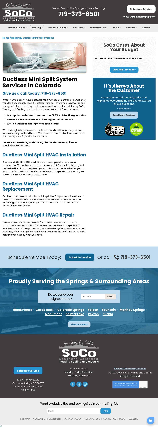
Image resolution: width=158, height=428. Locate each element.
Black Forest (22, 310)
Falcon (93, 310)
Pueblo (108, 314)
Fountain (109, 310)
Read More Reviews (124, 115)
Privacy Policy (123, 385)
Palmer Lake (75, 314)
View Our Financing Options (139, 16)
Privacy (141, 387)
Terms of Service (131, 385)
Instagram (85, 384)
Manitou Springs (132, 310)
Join (106, 411)
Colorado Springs (70, 310)
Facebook (72, 384)
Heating (16, 37)
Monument (53, 314)
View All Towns (79, 324)
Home (5, 37)
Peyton (93, 314)
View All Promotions (124, 69)
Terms (145, 387)
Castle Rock (45, 310)
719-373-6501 (79, 14)
